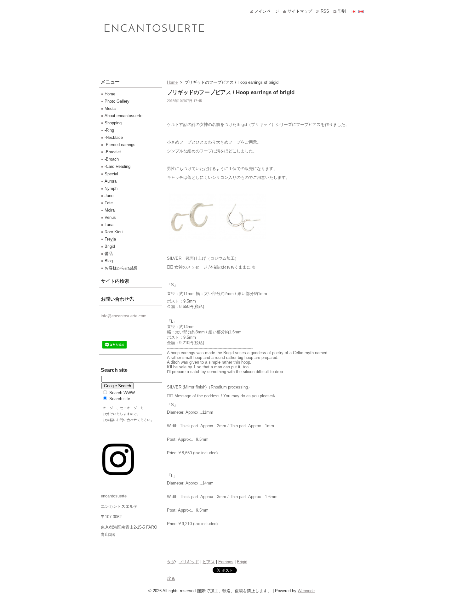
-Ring (109, 130)
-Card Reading (117, 166)
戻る (171, 578)
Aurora (111, 181)
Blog (109, 260)
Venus (110, 217)
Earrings (225, 561)
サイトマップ (300, 11)
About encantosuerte (123, 115)
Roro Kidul (114, 232)
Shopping (113, 123)
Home (172, 82)
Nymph (111, 188)
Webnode (306, 590)
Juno (109, 195)
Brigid (242, 561)
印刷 (342, 11)
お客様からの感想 (121, 268)
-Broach (112, 159)
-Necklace (114, 137)
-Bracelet (113, 152)
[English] (360, 11)
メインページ (266, 11)
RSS (325, 11)
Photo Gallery (117, 101)
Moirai (110, 210)
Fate (109, 203)
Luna (109, 224)
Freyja (110, 239)
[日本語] (353, 11)
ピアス (209, 561)
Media (110, 108)
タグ (171, 561)
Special (111, 174)
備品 (109, 253)
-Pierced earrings (120, 144)
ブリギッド (189, 561)
